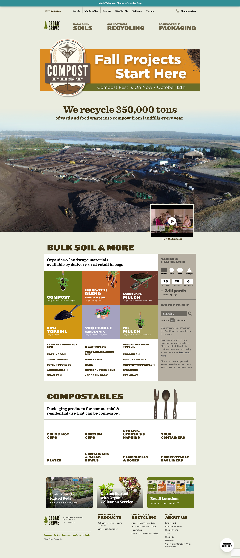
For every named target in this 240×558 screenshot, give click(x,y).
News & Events (171, 530)
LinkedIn (86, 535)
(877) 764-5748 (53, 11)
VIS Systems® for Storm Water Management (178, 545)
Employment (170, 523)
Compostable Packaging (108, 529)
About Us (176, 516)
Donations (169, 540)
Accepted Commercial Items (143, 523)
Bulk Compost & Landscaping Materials (110, 524)
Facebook (48, 535)
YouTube (77, 535)
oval (180, 273)
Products (110, 516)
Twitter (57, 535)
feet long (177, 285)
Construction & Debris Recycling (145, 533)
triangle (189, 273)
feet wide (165, 285)
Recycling (125, 27)
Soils (83, 27)
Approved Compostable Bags (144, 526)
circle (172, 273)
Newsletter (169, 537)
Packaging (177, 27)
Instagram (66, 535)
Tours (167, 533)
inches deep (188, 285)
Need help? (227, 545)
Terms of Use (58, 539)
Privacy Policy (48, 539)
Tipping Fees (137, 530)
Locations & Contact (173, 526)
